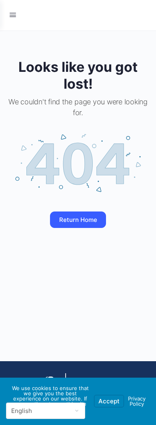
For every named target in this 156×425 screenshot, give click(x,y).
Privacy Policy (137, 401)
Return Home (78, 220)
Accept (109, 401)
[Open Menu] (13, 14)
